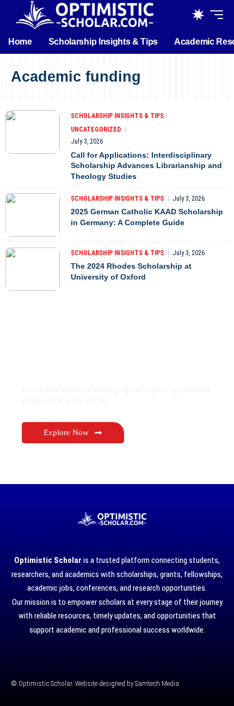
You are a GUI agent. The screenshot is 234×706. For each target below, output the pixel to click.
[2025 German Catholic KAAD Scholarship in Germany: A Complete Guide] (32, 215)
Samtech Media (156, 683)
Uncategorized (96, 129)
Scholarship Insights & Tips (117, 116)
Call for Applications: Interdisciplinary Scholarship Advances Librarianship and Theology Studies (146, 166)
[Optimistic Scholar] (84, 15)
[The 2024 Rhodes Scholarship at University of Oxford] (32, 269)
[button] (214, 14)
